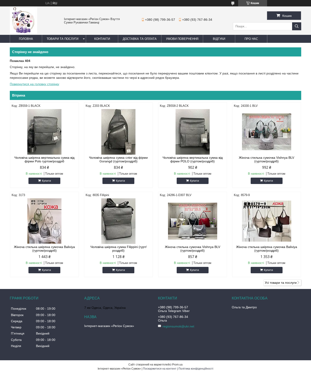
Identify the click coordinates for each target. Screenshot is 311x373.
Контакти (102, 39)
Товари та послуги (62, 39)
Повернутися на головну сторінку (34, 84)
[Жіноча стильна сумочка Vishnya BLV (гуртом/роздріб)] (266, 132)
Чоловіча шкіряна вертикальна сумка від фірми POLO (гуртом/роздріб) (193, 159)
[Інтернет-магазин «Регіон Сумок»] (23, 33)
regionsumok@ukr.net (178, 326)
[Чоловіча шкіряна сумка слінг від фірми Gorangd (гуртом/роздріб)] (118, 132)
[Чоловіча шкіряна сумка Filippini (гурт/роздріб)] (118, 221)
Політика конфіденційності (195, 368)
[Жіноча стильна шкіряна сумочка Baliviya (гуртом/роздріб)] (44, 221)
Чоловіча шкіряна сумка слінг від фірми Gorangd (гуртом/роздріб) (118, 159)
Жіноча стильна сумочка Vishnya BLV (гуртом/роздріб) (266, 159)
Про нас (251, 39)
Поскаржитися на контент (159, 368)
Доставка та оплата (140, 39)
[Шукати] (296, 26)
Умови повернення (182, 39)
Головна (26, 39)
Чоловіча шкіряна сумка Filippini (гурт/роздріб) (118, 248)
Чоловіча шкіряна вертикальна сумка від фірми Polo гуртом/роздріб (44, 159)
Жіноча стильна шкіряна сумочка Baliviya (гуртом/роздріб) (44, 248)
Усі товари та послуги (281, 282)
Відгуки (219, 39)
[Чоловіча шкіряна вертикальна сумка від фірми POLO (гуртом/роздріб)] (192, 132)
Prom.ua (177, 364)
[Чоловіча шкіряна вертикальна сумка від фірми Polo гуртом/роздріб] (44, 132)
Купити (46, 180)
